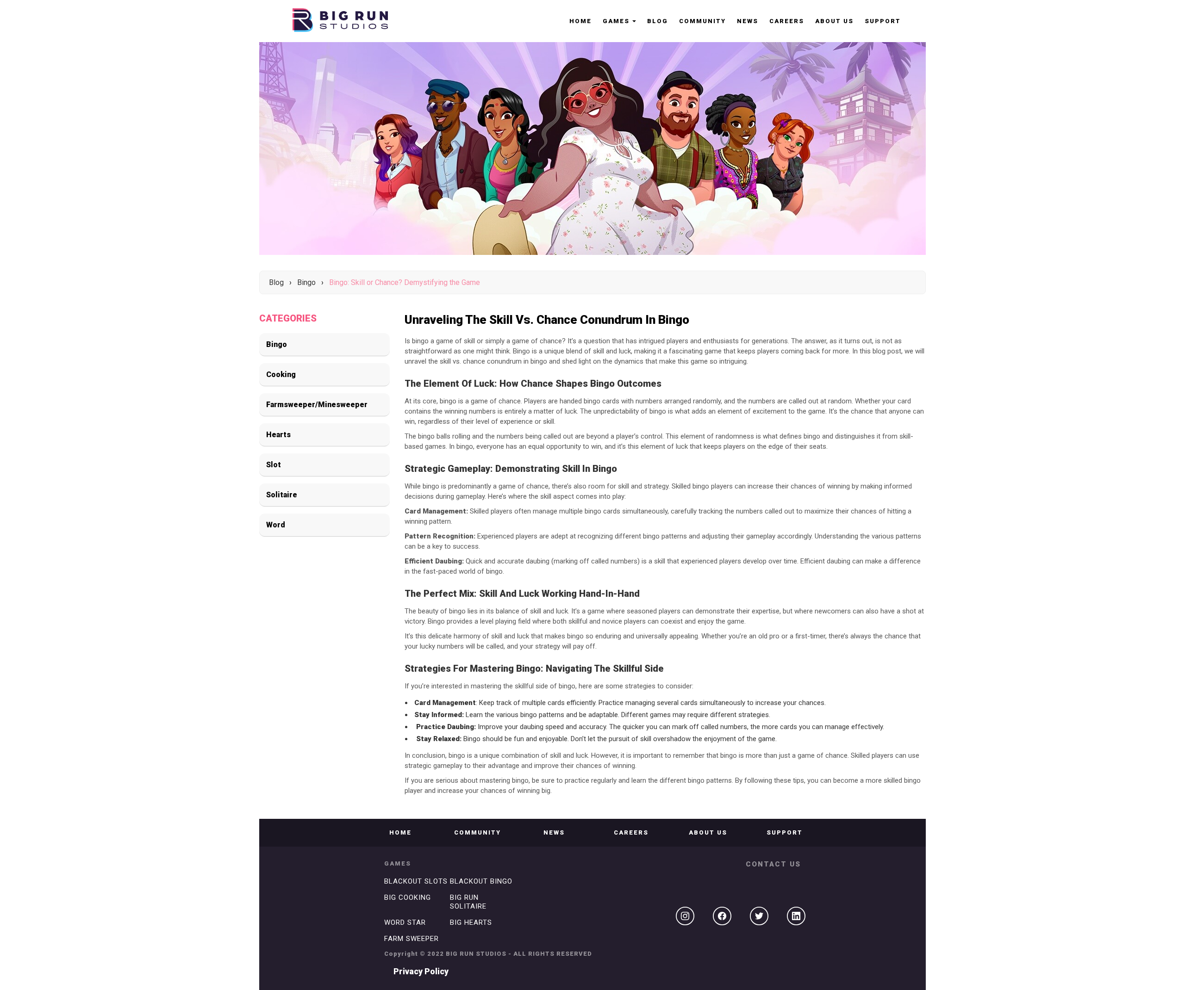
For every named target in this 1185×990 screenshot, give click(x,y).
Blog (657, 21)
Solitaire (281, 494)
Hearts (278, 434)
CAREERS (786, 21)
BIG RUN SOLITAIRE (468, 901)
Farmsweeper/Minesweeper (317, 404)
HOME (580, 21)
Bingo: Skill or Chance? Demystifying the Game (404, 282)
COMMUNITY (702, 21)
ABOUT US (834, 21)
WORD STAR (405, 922)
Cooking (281, 374)
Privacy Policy (421, 971)
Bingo (306, 282)
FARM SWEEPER (411, 938)
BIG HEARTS (471, 922)
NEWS (747, 21)
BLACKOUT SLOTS (416, 881)
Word (275, 524)
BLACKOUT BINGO (481, 881)
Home (400, 832)
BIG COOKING (407, 897)
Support (883, 21)
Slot (273, 464)
